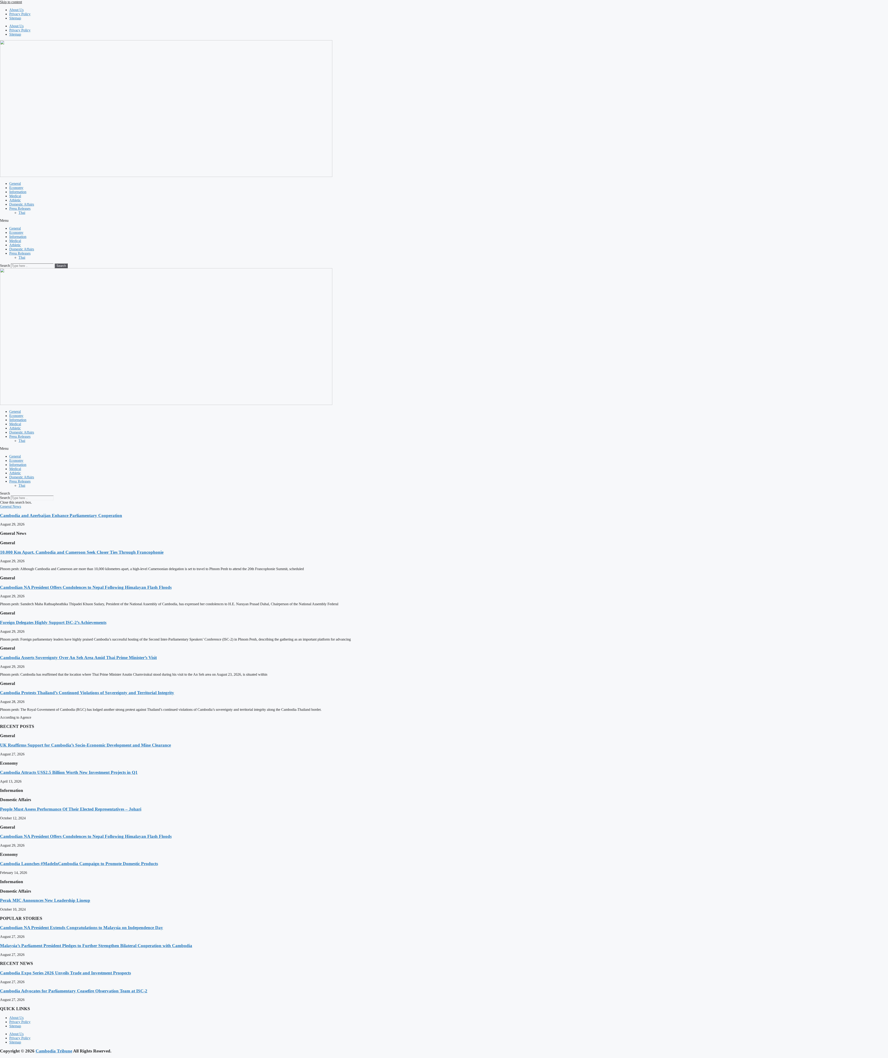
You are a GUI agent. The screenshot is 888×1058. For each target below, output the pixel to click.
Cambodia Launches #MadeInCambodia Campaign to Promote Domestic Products (79, 863)
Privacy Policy (20, 14)
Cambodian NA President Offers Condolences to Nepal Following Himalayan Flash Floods (86, 587)
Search (5, 266)
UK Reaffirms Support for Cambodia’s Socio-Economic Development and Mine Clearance (85, 745)
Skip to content (11, 2)
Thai (21, 213)
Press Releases (20, 208)
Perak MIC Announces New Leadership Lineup (45, 900)
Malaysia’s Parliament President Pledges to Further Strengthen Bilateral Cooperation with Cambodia (96, 945)
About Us (16, 10)
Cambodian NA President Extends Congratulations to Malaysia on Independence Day (81, 927)
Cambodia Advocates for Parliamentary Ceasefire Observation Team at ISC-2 (73, 990)
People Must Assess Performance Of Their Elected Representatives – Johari (70, 809)
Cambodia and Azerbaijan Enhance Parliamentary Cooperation (61, 515)
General (15, 183)
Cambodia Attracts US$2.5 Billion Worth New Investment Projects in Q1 (69, 772)
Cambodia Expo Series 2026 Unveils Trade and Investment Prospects (65, 972)
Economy (16, 188)
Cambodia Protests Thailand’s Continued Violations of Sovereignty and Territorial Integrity (87, 692)
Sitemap (15, 18)
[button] (444, 221)
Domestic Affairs (21, 204)
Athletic (15, 200)
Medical (15, 196)
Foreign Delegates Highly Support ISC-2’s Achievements (53, 622)
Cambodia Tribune (54, 1051)
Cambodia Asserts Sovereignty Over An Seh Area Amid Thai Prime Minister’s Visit (78, 657)
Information (17, 192)
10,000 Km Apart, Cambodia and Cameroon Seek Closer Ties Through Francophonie (81, 552)
